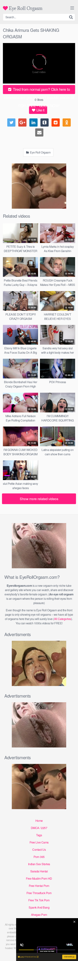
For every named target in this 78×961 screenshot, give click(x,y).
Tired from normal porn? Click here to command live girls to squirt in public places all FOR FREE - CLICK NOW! (39, 90)
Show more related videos (39, 498)
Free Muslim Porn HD (39, 878)
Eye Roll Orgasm (25, 8)
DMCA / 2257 (39, 828)
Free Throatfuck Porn (39, 893)
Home (39, 821)
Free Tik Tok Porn (39, 900)
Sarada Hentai (39, 871)
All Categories (62, 619)
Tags (39, 835)
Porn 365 (39, 857)
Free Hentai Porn (39, 886)
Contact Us (39, 849)
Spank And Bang (39, 907)
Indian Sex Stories (39, 864)
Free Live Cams (39, 842)
